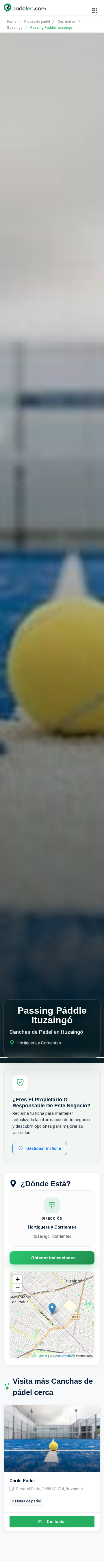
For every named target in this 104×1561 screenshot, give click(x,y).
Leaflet (42, 1355)
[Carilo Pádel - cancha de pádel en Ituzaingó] (52, 1438)
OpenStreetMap (64, 1355)
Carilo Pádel (22, 1480)
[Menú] (94, 11)
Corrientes (67, 21)
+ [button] (18, 1279)
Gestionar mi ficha (43, 1148)
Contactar (56, 1521)
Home (11, 21)
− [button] (18, 1287)
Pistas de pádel (37, 21)
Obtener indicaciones (53, 1257)
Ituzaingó (15, 27)
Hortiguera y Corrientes (52, 1227)
